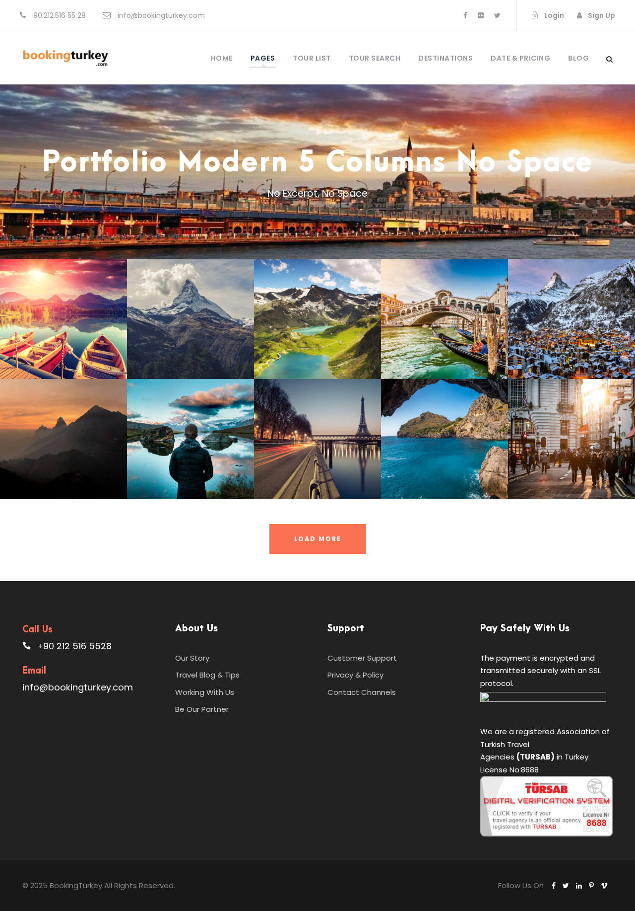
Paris (290, 461)
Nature (340, 347)
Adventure (51, 341)
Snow (213, 341)
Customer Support (362, 658)
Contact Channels (361, 692)
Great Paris (317, 446)
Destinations (445, 58)
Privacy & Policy (355, 675)
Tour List (312, 58)
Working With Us (204, 692)
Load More (317, 538)
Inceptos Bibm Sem (63, 325)
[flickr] (481, 15)
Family (163, 466)
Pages (263, 58)
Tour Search (375, 58)
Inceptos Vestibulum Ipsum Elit (444, 445)
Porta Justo (190, 325)
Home (222, 58)
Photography (206, 466)
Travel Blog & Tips (207, 675)
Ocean (559, 347)
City (467, 347)
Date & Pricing (520, 58)
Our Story (192, 658)
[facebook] (465, 15)
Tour (86, 341)
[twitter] (497, 15)
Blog (578, 58)
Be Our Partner (202, 709)
